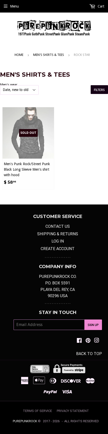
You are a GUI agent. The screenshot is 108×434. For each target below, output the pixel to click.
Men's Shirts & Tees (48, 55)
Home (19, 55)
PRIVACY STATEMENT (73, 411)
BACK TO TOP (89, 353)
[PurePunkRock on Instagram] (96, 341)
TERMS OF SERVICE (37, 411)
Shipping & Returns (57, 234)
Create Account (58, 248)
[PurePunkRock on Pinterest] (88, 341)
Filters (99, 90)
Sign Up (93, 325)
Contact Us (57, 226)
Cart (100, 6)
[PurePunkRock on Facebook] (79, 341)
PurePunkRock (25, 421)
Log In (57, 241)
